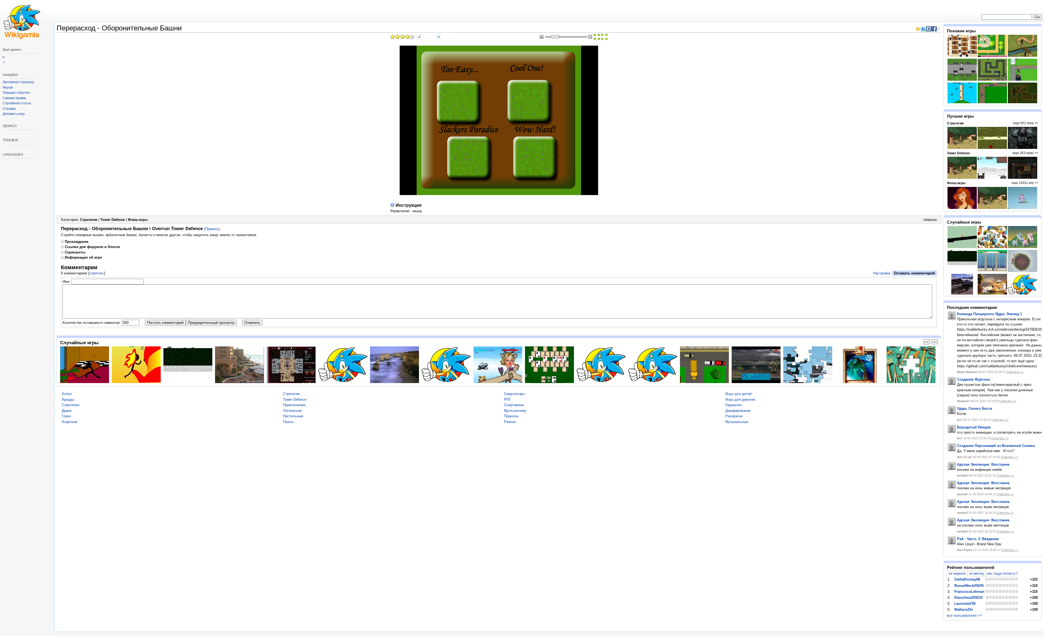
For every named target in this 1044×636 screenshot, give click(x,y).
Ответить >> (1014, 372)
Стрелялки (70, 405)
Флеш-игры (138, 220)
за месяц (976, 573)
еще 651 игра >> (1025, 123)
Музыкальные (736, 422)
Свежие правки (14, 98)
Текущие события (16, 93)
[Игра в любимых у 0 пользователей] (431, 37)
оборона (930, 220)
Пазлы (288, 422)
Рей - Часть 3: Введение (978, 539)
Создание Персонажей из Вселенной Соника (996, 446)
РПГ (507, 399)
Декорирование (737, 411)
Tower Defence (294, 399)
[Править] (212, 229)
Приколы (511, 416)
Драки (67, 411)
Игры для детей (738, 394)
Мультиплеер (515, 411)
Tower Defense (112, 220)
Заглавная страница (18, 82)
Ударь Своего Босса (974, 408)
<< (926, 342)
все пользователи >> (964, 615)
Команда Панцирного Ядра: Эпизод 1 (989, 314)
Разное (510, 422)
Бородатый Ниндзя (974, 427)
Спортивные (514, 405)
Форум (8, 87)
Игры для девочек (740, 399)
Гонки (66, 416)
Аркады (68, 399)
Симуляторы (514, 394)
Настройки (881, 273)
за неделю (957, 573)
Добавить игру (14, 114)
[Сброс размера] (597, 37)
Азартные (69, 422)
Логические (292, 411)
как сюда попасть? (1002, 573)
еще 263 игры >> (1025, 153)
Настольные (293, 416)
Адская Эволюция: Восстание (983, 464)
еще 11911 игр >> (1025, 182)
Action (67, 394)
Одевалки (733, 405)
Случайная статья (17, 103)
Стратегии (88, 220)
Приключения (294, 405)
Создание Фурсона (973, 379)
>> (935, 342)
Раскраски (733, 416)
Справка (9, 109)
